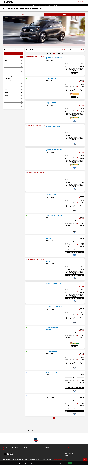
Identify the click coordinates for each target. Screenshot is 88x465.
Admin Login (67, 455)
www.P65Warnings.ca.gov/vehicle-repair (58, 459)
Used (33, 5)
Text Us (85, 459)
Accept (70, 463)
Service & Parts (47, 5)
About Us (62, 5)
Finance (38, 5)
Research (55, 5)
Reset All (14, 53)
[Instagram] (70, 448)
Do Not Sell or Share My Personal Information (60, 463)
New (28, 5)
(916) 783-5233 (82, 1)
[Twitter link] (66, 448)
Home (23, 5)
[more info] (35, 56)
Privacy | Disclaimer (69, 453)
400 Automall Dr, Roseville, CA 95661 (79, 3)
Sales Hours (26, 447)
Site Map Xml (67, 451)
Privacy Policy (38, 463)
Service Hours (27, 449)
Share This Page (19, 49)
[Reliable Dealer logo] (8, 3)
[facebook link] (68, 448)
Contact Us (47, 447)
